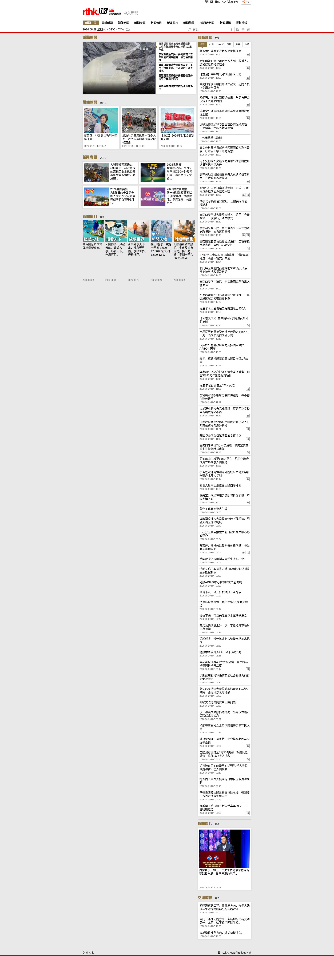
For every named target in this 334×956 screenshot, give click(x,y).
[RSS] (237, 29)
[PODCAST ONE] (243, 29)
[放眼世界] (138, 231)
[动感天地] (93, 231)
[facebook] (232, 29)
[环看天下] (116, 231)
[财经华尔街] (184, 231)
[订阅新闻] (248, 29)
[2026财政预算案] (153, 205)
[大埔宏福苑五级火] (96, 180)
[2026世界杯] (153, 180)
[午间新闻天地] (161, 231)
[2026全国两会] (96, 205)
